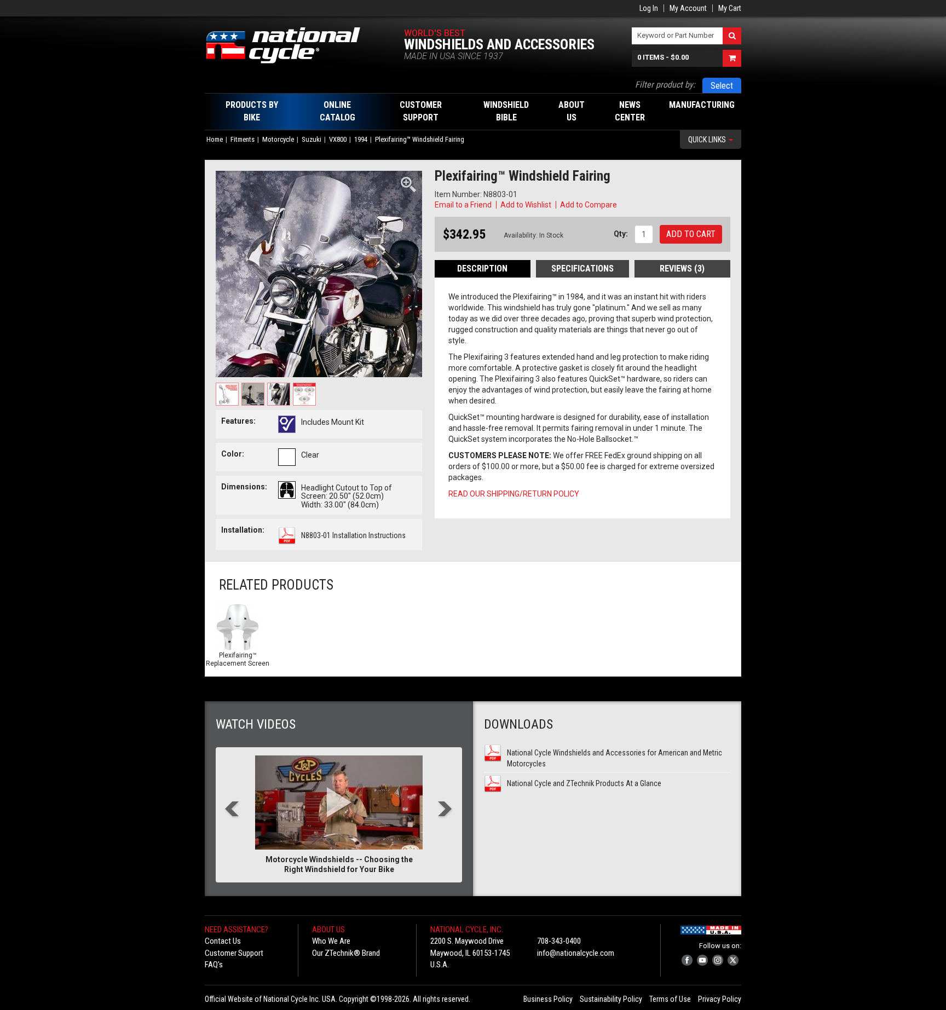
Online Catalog (337, 111)
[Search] (732, 35)
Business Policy (548, 999)
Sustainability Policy (611, 999)
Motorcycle (278, 139)
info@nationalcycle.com (575, 953)
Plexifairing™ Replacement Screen (237, 659)
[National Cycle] (289, 45)
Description (482, 268)
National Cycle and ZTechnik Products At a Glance (584, 783)
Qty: (621, 233)
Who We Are (331, 941)
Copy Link (635, 204)
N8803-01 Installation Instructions (353, 535)
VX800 (338, 139)
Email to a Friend (463, 204)
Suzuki (311, 139)
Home (214, 139)
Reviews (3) (682, 268)
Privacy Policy (719, 999)
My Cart (729, 8)
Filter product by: (665, 84)
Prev (232, 809)
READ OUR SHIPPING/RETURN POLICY (513, 493)
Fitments (242, 139)
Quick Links (708, 139)
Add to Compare (588, 204)
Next (445, 809)
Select (722, 85)
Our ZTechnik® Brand (346, 953)
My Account (688, 8)
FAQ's (214, 964)
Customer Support (234, 953)
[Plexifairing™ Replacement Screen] (238, 627)
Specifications (582, 268)
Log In (648, 8)
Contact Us (223, 941)
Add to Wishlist (525, 204)
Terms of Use (670, 999)
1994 (360, 139)
